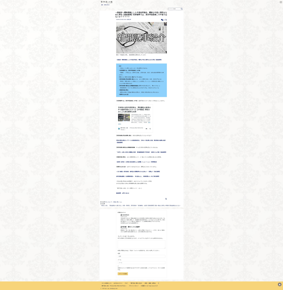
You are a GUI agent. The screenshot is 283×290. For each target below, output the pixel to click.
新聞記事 (129, 19)
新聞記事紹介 (107, 4)
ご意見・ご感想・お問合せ (150, 283)
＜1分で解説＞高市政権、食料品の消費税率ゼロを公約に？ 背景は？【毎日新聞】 (138, 171)
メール (119, 259)
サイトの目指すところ (106, 283)
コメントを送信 (123, 273)
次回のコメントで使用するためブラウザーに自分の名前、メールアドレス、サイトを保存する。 (141, 268)
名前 (119, 253)
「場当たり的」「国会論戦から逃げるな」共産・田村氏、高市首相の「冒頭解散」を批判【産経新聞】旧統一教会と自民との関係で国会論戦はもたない (140, 205)
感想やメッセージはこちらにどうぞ (150, 285)
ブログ (126, 283)
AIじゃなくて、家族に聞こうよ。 (114, 202)
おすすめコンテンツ (118, 283)
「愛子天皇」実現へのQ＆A (136, 283)
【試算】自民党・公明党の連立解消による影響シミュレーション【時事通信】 (136, 162)
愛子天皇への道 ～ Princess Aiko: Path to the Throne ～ (114, 285)
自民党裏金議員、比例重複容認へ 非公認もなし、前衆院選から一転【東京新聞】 (138, 176)
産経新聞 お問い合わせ (122, 193)
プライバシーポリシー (134, 285)
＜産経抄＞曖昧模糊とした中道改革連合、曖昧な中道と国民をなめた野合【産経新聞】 (139, 59)
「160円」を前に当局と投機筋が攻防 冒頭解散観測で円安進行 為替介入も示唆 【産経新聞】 (141, 152)
